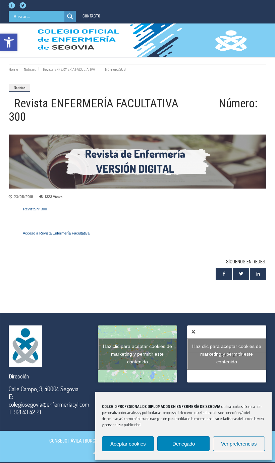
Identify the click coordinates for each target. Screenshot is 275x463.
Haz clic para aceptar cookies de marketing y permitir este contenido (137, 354)
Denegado (183, 444)
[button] (8, 42)
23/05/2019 (23, 196)
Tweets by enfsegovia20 (226, 354)
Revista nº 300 (35, 209)
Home (13, 69)
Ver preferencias (239, 444)
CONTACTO (91, 15)
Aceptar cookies (128, 444)
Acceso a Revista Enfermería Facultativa (56, 233)
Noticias (30, 69)
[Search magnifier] (70, 16)
